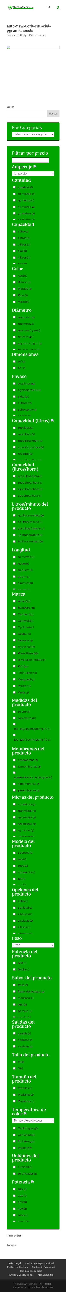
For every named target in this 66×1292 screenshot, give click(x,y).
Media (23, 969)
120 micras (26, 804)
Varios (24, 686)
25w (22, 1195)
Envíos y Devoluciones (21, 1275)
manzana (25, 998)
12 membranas (29, 766)
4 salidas (25, 1046)
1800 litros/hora (30, 482)
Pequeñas (26, 1101)
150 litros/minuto (31, 515)
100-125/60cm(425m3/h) (32, 739)
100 (22, 859)
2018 (48, 1283)
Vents (23, 692)
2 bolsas (25, 914)
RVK (23, 666)
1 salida (24, 1033)
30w (22, 1202)
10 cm (23, 711)
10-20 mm (26, 317)
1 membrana (28, 760)
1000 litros (26, 434)
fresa (23, 985)
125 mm (25, 336)
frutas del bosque (31, 991)
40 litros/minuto (30, 535)
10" (21, 361)
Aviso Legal (14, 1263)
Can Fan (25, 614)
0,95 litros (26, 383)
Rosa (23, 295)
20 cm (23, 576)
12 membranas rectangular (33, 777)
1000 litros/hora (30, 440)
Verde (23, 301)
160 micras (27, 810)
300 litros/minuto (31, 528)
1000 (23, 865)
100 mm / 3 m (29, 330)
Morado (25, 288)
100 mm (26, 323)
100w (23, 1215)
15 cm (23, 563)
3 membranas (28, 783)
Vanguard (26, 679)
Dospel (24, 633)
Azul (22, 275)
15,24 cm (25, 570)
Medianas (26, 1094)
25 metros (26, 207)
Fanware (25, 640)
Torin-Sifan (27, 673)
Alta (22, 963)
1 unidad (25, 907)
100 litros (25, 427)
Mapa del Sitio (45, 1275)
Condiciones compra (31, 1271)
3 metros (25, 583)
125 (21, 878)
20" (21, 368)
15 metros (26, 200)
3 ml (22, 251)
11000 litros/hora (31, 447)
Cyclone (26, 627)
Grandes (25, 1088)
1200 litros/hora (30, 476)
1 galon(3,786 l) (29, 390)
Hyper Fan (26, 646)
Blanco (24, 282)
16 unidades (27, 1173)
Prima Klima (28, 653)
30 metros (26, 213)
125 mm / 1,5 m (29, 343)
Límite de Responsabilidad (39, 1263)
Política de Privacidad (43, 1267)
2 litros (24, 238)
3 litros (24, 244)
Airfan (24, 601)
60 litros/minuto (30, 541)
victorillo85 (19, 35)
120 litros (25, 453)
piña (22, 1004)
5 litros (24, 257)
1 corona (25, 852)
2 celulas (25, 920)
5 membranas (28, 790)
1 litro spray (27, 409)
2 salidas (25, 1040)
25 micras (26, 830)
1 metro (25, 187)
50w (22, 1208)
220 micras (27, 823)
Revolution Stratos (31, 659)
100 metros (27, 718)
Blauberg (26, 607)
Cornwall (25, 620)
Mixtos (25, 1148)
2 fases (24, 927)
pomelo (24, 1011)
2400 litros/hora (30, 489)
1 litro (23, 231)
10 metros (26, 193)
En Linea (26, 1141)
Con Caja (26, 1134)
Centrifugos (28, 1128)
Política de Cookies (17, 1267)
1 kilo (23, 396)
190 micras (27, 817)
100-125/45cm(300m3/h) (32, 729)
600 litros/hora (29, 495)
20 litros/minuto (30, 522)
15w (22, 1189)
